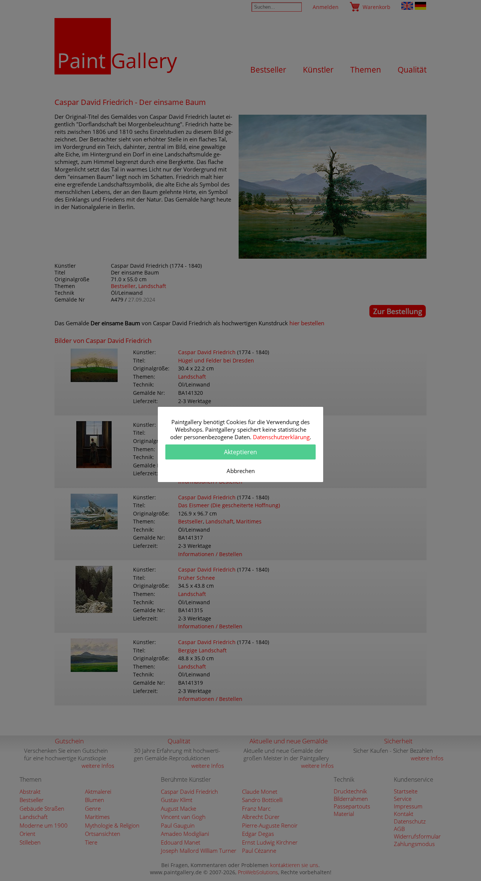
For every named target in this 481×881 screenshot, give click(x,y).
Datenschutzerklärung (281, 437)
